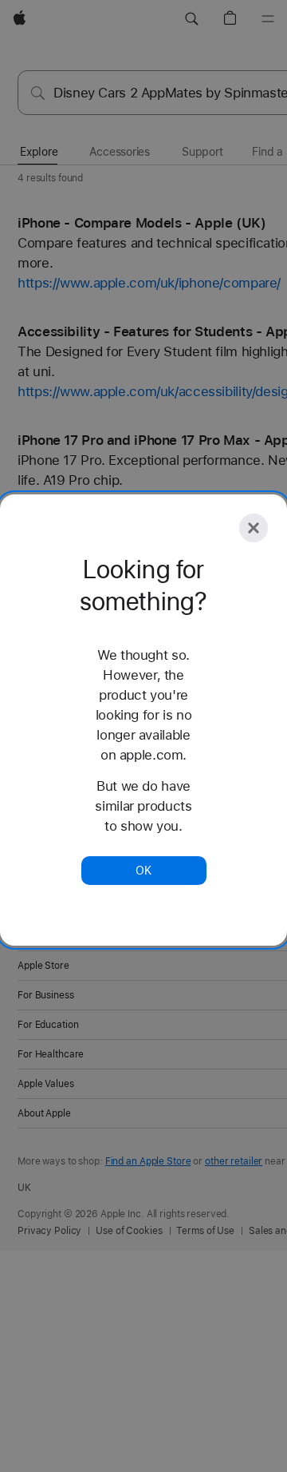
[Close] (253, 528)
